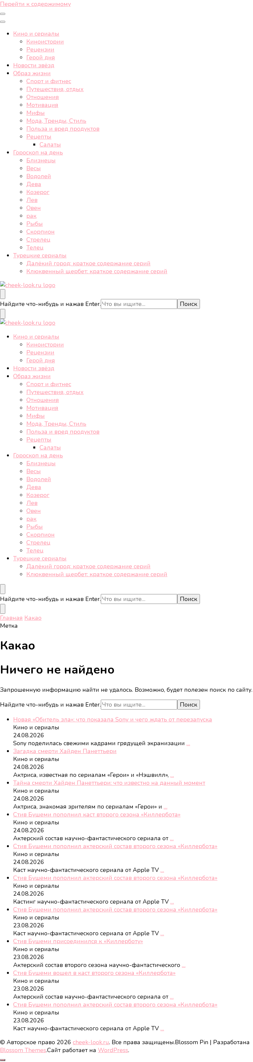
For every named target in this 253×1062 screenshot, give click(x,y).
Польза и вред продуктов (62, 129)
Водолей (38, 176)
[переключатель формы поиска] (2, 294)
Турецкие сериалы (40, 255)
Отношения (42, 97)
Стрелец (38, 240)
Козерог (37, 192)
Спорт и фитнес (48, 81)
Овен (33, 208)
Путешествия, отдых (55, 89)
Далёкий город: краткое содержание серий (88, 263)
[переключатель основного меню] (2, 14)
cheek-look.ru (91, 1042)
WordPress (113, 1050)
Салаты (50, 145)
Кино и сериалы (36, 34)
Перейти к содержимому (35, 4)
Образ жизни (32, 73)
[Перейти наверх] (2, 1060)
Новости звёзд (33, 65)
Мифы (35, 113)
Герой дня (40, 57)
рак (31, 216)
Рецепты (38, 137)
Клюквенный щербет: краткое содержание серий (96, 271)
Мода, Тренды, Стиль (56, 121)
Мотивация (42, 105)
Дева (33, 184)
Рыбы (34, 224)
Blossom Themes (23, 1050)
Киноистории (45, 42)
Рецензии (40, 49)
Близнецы (41, 160)
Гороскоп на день (38, 152)
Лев (32, 200)
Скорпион (40, 232)
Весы (33, 168)
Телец (34, 247)
